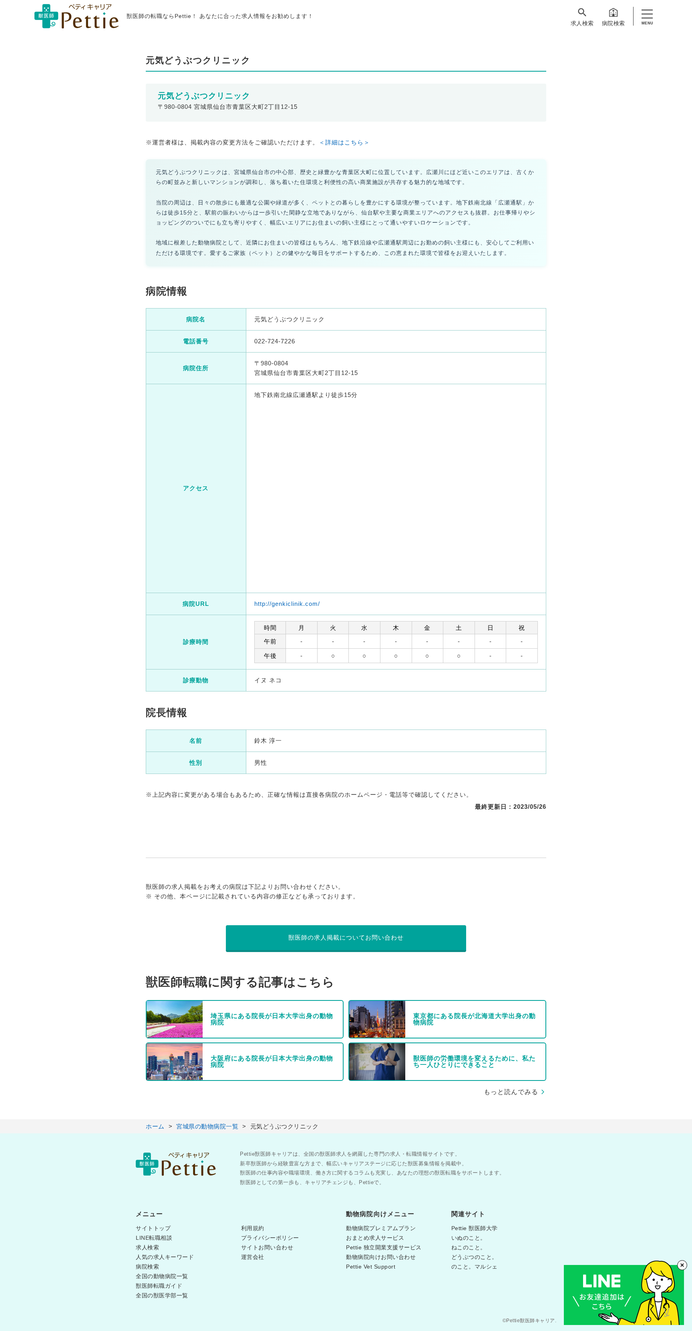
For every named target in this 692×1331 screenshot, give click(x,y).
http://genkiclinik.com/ (287, 603)
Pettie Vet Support (370, 1266)
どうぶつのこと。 (474, 1257)
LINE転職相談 (154, 1238)
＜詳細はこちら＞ (344, 142)
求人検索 (582, 23)
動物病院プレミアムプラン (381, 1228)
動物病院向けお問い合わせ (381, 1257)
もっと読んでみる (511, 1091)
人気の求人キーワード (165, 1257)
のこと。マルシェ (474, 1266)
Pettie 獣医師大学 (474, 1228)
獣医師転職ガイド (159, 1286)
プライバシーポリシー (270, 1238)
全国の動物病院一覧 (162, 1276)
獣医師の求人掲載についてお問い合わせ (346, 937)
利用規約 (252, 1228)
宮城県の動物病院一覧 (207, 1126)
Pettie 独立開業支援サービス (384, 1247)
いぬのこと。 (468, 1238)
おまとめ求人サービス (375, 1238)
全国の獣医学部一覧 (162, 1295)
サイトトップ (153, 1228)
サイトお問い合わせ (267, 1247)
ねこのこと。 (468, 1247)
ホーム (155, 1126)
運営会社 (252, 1257)
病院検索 (613, 23)
